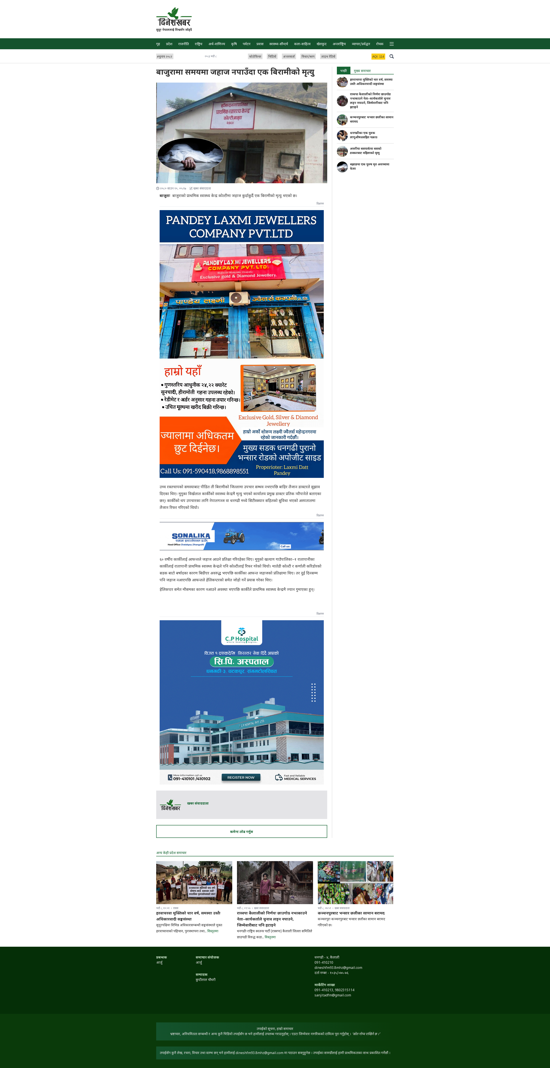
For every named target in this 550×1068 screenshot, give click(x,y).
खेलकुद (322, 44)
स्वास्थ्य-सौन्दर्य (278, 44)
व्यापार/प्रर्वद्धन (361, 44)
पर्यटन (247, 44)
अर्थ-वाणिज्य (216, 44)
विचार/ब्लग (308, 57)
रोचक (379, 44)
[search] (392, 56)
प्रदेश (169, 44)
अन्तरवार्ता (289, 57)
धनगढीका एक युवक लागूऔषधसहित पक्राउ (363, 135)
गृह (158, 44)
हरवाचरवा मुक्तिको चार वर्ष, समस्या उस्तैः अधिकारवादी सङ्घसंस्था (371, 82)
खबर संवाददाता (198, 804)
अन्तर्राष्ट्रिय (339, 44)
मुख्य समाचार (362, 71)
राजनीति (183, 44)
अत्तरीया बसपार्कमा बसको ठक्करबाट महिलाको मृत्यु (365, 151)
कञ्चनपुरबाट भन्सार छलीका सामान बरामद (351, 913)
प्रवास (260, 44)
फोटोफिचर (255, 57)
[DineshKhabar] (174, 16)
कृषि (234, 44)
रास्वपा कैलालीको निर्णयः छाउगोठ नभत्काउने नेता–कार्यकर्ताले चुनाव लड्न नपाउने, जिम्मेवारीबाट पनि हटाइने (370, 100)
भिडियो (272, 57)
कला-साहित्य (302, 44)
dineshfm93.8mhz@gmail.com (259, 1053)
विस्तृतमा (212, 931)
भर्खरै (343, 71)
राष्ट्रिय (198, 44)
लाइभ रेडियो (328, 57)
